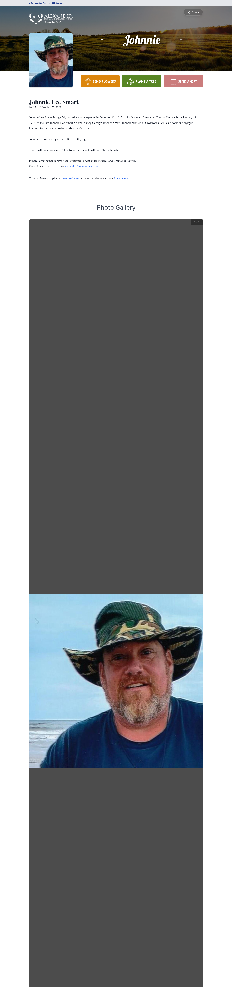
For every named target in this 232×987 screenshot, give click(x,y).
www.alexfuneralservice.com (82, 166)
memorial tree (70, 178)
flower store (121, 178)
